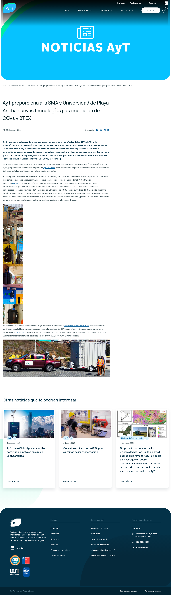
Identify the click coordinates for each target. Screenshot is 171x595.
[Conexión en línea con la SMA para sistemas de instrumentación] (86, 424)
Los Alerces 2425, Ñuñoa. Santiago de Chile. (146, 535)
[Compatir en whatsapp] (108, 130)
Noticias (31, 85)
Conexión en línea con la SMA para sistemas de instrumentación (83, 450)
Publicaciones (135, 3)
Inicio (67, 10)
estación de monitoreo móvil (76, 325)
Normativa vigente (99, 539)
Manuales (95, 533)
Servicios (104, 10)
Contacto (121, 3)
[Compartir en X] (101, 130)
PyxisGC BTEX (49, 167)
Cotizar (151, 10)
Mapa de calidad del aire (102, 550)
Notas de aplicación (100, 544)
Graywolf (16, 183)
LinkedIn (20, 548)
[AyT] (9, 8)
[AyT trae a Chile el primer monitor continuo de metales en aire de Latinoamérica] (29, 424)
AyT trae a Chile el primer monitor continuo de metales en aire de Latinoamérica (26, 451)
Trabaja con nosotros (60, 550)
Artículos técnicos (99, 528)
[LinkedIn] (166, 3)
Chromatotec (19, 332)
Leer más (11, 481)
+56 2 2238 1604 (142, 542)
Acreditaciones (57, 555)
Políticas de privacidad (153, 591)
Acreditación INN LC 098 (102, 555)
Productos (83, 10)
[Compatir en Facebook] (97, 130)
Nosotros (125, 10)
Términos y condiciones (128, 591)
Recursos (152, 3)
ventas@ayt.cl (141, 547)
